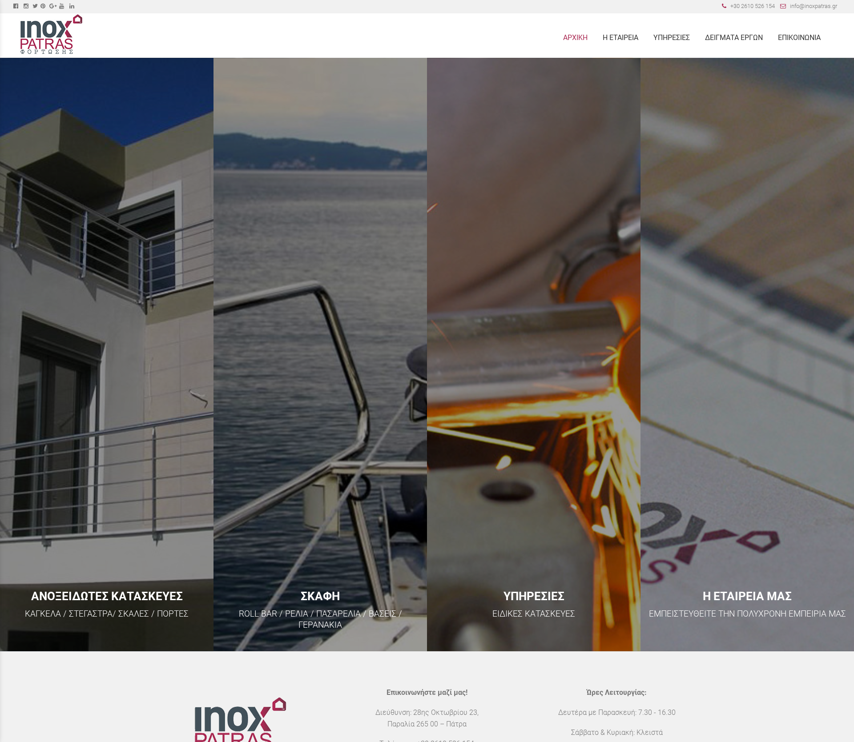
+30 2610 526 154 (752, 6)
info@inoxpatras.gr (813, 6)
